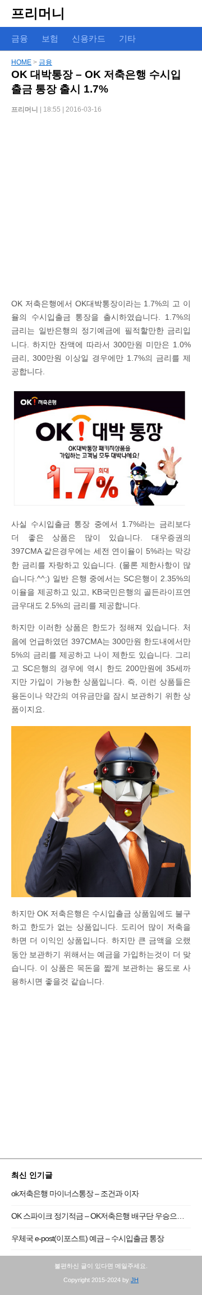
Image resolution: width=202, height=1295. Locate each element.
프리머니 (38, 13)
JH (135, 1279)
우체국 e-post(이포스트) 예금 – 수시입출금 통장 (87, 1238)
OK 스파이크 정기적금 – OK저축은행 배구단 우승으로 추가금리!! (101, 1215)
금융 (45, 62)
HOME (21, 62)
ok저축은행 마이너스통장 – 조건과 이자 (75, 1193)
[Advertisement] (101, 209)
